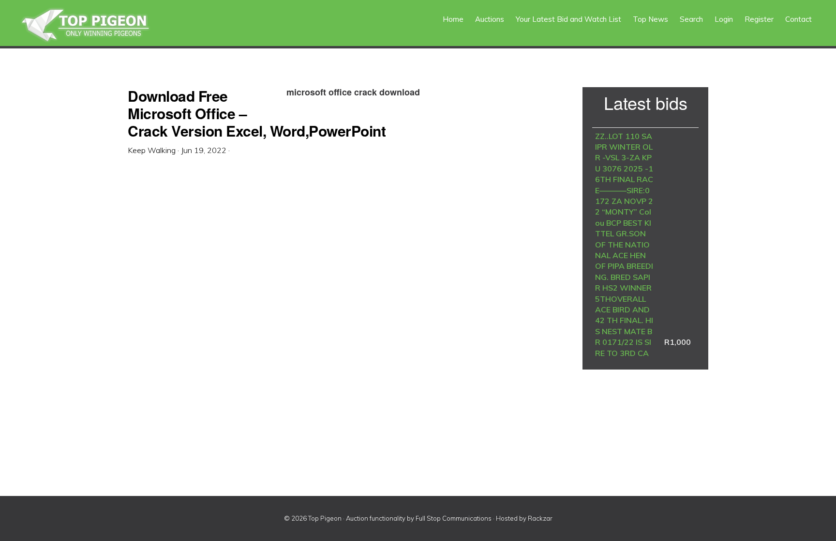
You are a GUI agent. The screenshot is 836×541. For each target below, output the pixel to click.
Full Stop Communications (454, 518)
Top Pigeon (96, 25)
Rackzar (540, 518)
